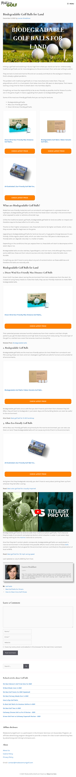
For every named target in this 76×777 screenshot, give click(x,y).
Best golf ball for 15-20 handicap (22, 418)
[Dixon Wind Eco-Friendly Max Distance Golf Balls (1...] (19, 125)
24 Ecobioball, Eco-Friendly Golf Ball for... (20, 186)
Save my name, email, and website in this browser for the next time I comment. (33, 647)
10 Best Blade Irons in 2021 (12, 688)
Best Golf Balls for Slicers (14, 589)
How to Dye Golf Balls (10, 700)
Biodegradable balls (20, 343)
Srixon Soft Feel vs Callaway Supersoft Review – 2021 (21, 716)
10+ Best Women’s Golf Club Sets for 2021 (17, 684)
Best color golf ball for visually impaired (21, 488)
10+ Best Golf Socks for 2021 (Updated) (16, 692)
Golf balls (9, 586)
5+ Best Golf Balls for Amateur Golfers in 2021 (19, 704)
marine (22, 537)
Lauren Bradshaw (29, 567)
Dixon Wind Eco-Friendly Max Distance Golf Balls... (19, 141)
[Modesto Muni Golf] (9, 4)
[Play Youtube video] (38, 511)
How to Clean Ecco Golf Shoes (16, 592)
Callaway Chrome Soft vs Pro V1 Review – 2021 (19, 712)
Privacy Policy (8, 757)
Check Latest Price (19, 151)
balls (66, 545)
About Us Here (51, 774)
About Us (6, 750)
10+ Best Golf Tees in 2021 (12, 708)
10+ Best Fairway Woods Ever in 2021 (15, 696)
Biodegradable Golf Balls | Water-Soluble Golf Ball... (56, 141)
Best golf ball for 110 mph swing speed (20, 554)
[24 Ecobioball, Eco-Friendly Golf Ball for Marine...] (19, 172)
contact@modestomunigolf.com (20, 763)
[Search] (26, 666)
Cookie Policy (8, 754)
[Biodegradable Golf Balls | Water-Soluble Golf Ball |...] (56, 125)
